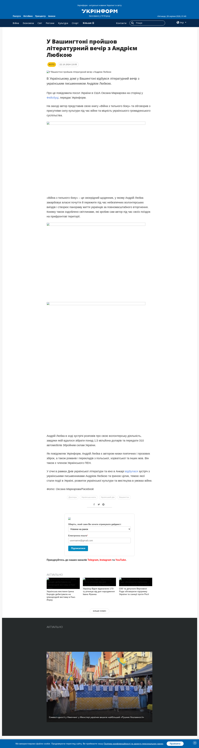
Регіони (50, 23)
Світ (40, 23)
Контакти (121, 23)
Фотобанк (28, 16)
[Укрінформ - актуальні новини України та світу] (99, 11)
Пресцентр (40, 16)
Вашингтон (124, 497)
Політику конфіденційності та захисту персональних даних (133, 743)
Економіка (28, 23)
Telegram (93, 560)
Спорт (75, 23)
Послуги (17, 16)
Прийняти (175, 743)
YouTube (120, 560)
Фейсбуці (52, 97)
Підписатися (78, 548)
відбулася (131, 471)
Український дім (107, 497)
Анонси (51, 16)
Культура (63, 23)
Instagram (105, 560)
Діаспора (73, 497)
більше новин (99, 611)
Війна (16, 23)
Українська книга (88, 497)
